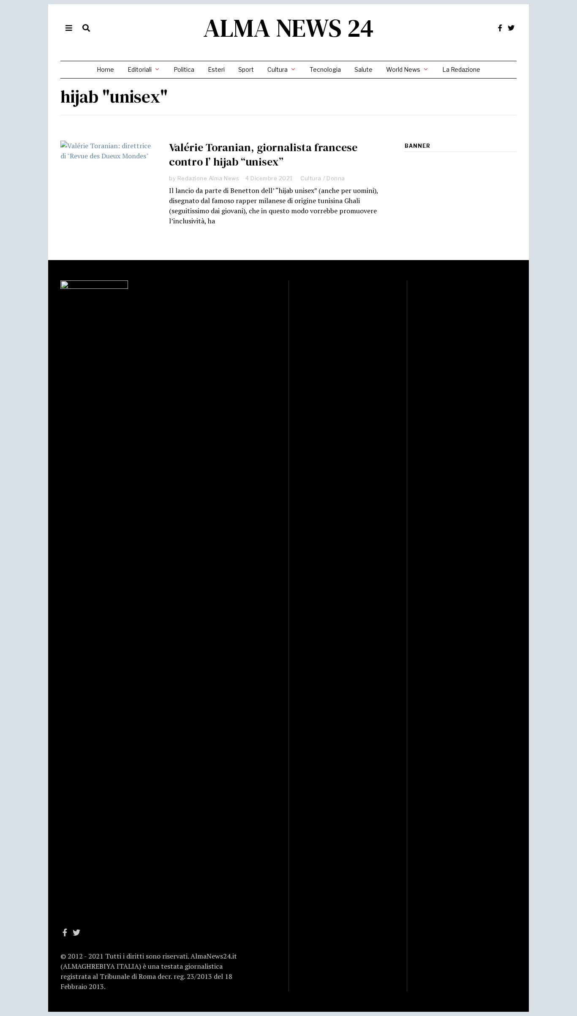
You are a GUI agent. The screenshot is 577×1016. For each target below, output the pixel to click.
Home (105, 69)
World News (403, 69)
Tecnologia (325, 69)
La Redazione (461, 69)
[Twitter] (511, 28)
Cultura (277, 69)
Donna (336, 178)
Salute (363, 69)
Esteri (216, 69)
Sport (246, 69)
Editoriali (140, 69)
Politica (184, 69)
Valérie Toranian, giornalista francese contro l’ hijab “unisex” (263, 154)
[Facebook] (500, 28)
